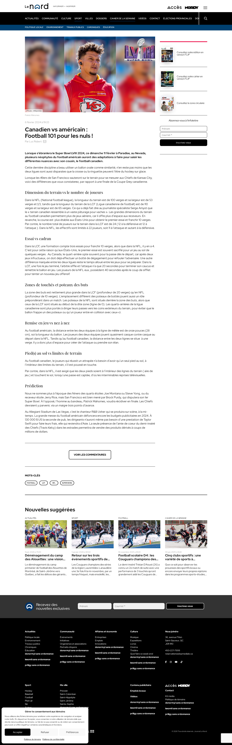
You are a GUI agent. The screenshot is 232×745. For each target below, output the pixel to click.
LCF (43, 483)
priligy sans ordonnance (37, 665)
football (31, 483)
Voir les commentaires (90, 454)
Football (123, 518)
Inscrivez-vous (183, 142)
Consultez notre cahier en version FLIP (190, 77)
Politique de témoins (32, 739)
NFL (53, 483)
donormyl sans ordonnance (39, 653)
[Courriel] (44, 141)
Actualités (30, 518)
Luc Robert (35, 141)
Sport (75, 518)
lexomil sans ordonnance (37, 659)
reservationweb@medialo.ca (179, 653)
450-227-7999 (172, 650)
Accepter (17, 732)
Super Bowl (67, 483)
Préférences (72, 732)
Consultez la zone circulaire (190, 103)
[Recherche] (203, 18)
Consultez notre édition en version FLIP (190, 53)
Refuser (45, 732)
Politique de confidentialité (53, 739)
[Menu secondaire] (205, 7)
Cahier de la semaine (175, 518)
